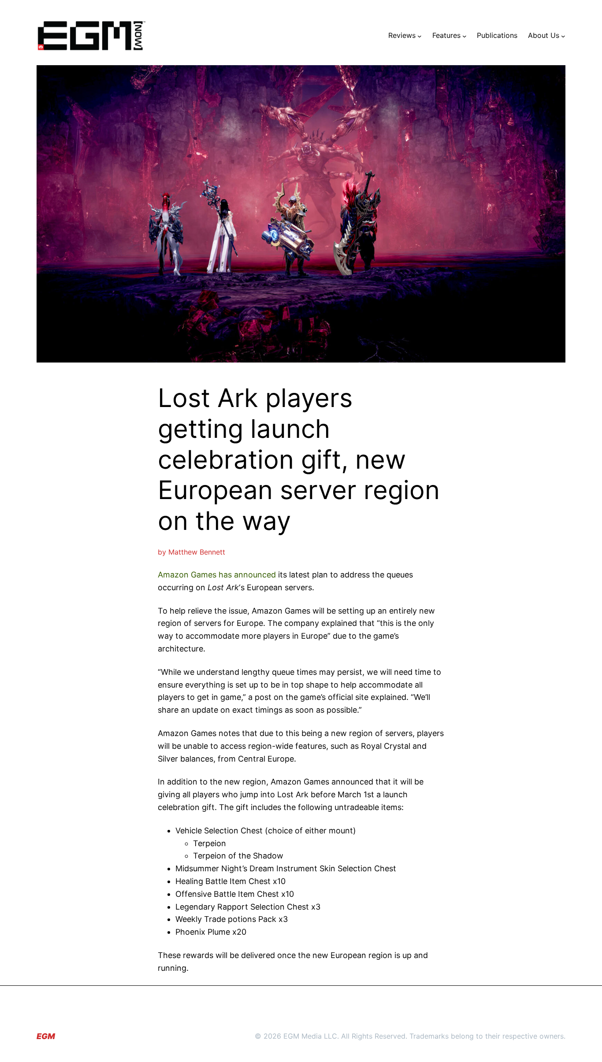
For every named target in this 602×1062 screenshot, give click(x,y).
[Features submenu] (464, 35)
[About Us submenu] (563, 35)
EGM (46, 1036)
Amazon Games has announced (217, 574)
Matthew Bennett (196, 552)
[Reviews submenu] (419, 35)
